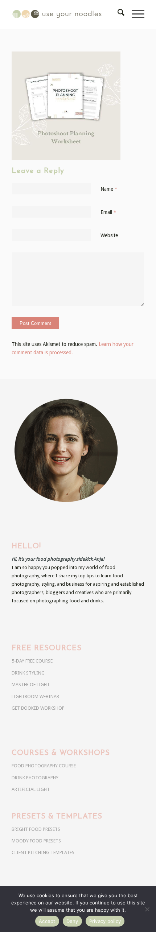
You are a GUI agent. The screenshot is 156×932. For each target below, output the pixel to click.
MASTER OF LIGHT (31, 684)
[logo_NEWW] (65, 14)
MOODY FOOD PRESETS (36, 841)
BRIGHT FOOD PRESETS (36, 829)
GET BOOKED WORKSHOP (38, 708)
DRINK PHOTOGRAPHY (35, 777)
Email (108, 212)
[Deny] (147, 909)
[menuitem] (117, 14)
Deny (72, 921)
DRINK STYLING (28, 673)
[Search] (117, 14)
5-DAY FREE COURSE (32, 661)
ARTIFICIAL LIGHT (31, 789)
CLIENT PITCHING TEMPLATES (43, 852)
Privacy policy (105, 921)
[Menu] (134, 14)
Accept (47, 921)
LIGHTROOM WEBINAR (35, 696)
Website (109, 235)
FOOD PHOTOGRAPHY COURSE (44, 765)
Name (108, 189)
